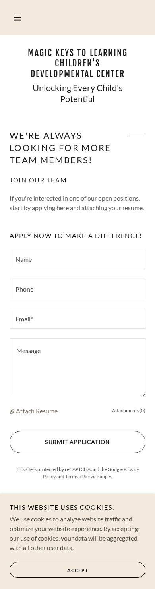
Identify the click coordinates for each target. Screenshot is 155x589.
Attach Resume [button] (37, 411)
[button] (17, 17)
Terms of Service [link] (82, 476)
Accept (77, 570)
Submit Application (77, 441)
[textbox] (77, 259)
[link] (77, 63)
